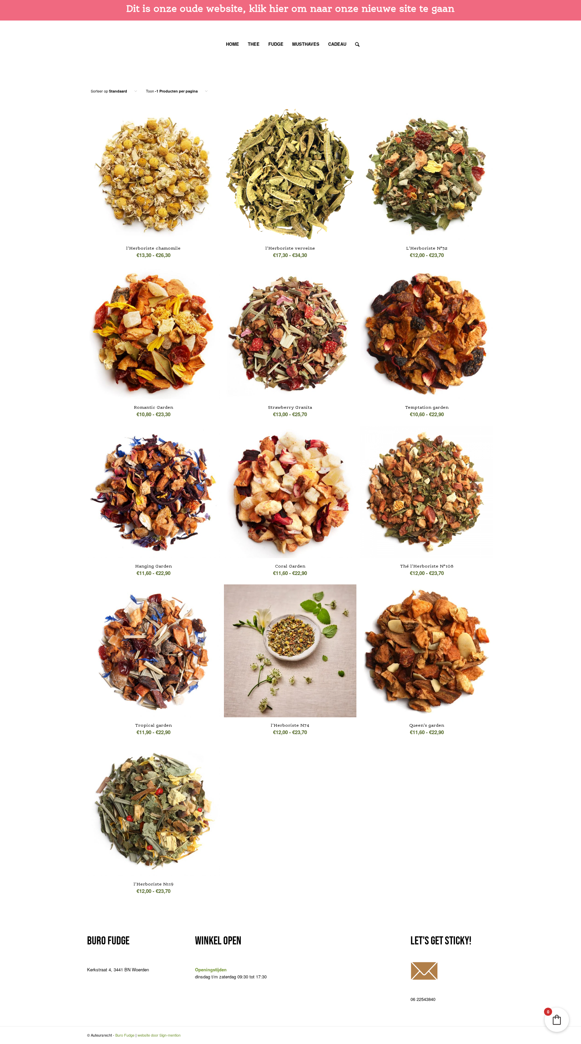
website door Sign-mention (159, 1035)
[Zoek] (355, 44)
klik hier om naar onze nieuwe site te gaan (352, 8)
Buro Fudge (124, 1035)
